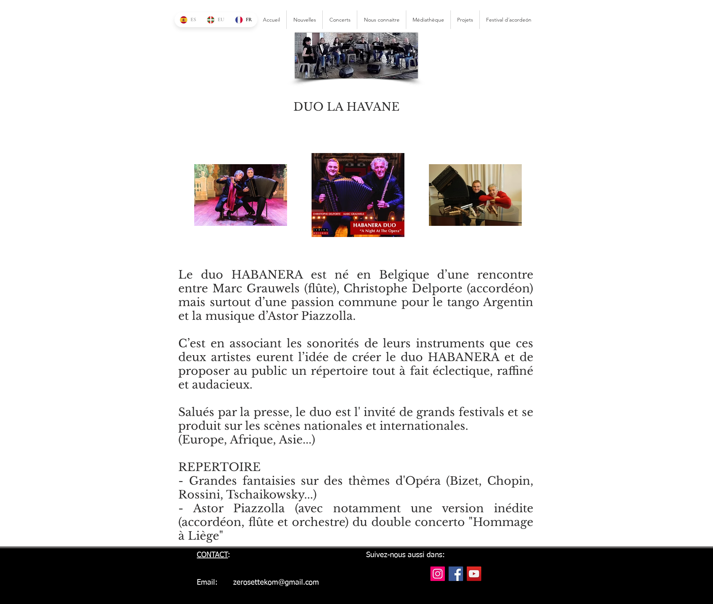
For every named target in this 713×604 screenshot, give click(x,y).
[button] (509, 19)
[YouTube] (474, 573)
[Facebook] (456, 573)
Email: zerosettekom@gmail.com (258, 582)
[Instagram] (437, 573)
